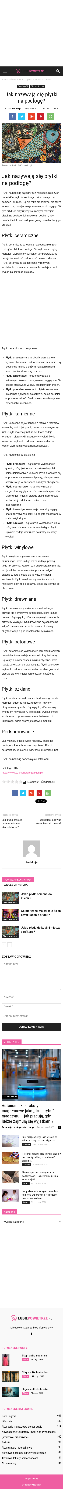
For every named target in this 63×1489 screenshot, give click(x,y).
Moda (25, 1359)
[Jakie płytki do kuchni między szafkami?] (10, 932)
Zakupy (26, 1164)
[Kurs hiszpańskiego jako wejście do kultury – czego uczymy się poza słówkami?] (10, 1141)
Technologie (10, 1096)
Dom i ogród (23, 86)
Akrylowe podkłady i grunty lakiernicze (24, 1453)
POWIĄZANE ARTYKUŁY (18, 879)
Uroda (26, 1183)
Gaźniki (6, 1442)
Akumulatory (9, 1463)
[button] (58, 71)
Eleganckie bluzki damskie (35, 1389)
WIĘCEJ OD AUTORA (16, 884)
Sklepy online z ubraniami (34, 1355)
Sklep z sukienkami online (35, 1372)
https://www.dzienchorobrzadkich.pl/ (22, 772)
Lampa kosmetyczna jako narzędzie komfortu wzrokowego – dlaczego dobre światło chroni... (40, 1195)
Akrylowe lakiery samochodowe (20, 1458)
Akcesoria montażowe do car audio (22, 1426)
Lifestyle (26, 1144)
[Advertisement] (31, 33)
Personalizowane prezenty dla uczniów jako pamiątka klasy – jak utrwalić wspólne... (41, 1157)
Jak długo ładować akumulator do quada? (48, 821)
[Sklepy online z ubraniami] (5, 1360)
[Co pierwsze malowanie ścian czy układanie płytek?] (10, 915)
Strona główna (9, 79)
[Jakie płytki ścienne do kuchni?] (10, 898)
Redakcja (16, 108)
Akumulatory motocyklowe (17, 1447)
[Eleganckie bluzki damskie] (10, 1392)
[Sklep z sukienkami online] (10, 1376)
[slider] (12, 781)
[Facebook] (31, 1333)
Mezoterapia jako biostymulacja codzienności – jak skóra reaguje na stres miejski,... (40, 1176)
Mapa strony (31, 1478)
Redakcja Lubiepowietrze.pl (18, 1127)
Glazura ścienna (37, 86)
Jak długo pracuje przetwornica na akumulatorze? (12, 823)
